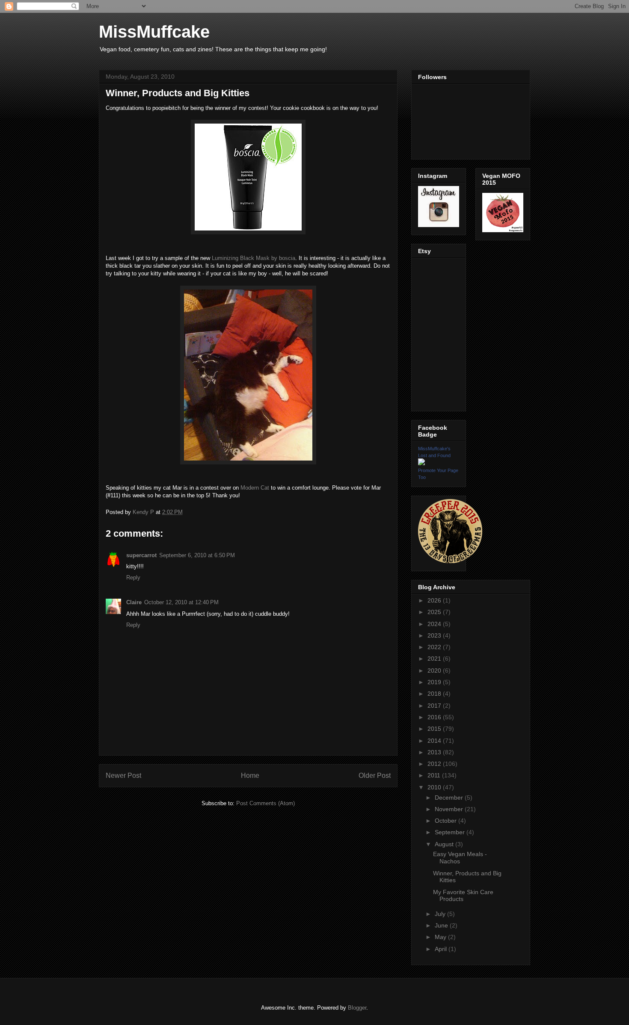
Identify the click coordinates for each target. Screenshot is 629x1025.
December (450, 797)
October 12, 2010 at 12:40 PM (181, 602)
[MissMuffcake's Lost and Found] (421, 463)
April (441, 948)
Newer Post (123, 775)
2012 (435, 763)
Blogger (357, 1007)
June (442, 925)
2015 (435, 728)
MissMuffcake (154, 31)
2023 (435, 635)
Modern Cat (254, 487)
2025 (435, 612)
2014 (435, 740)
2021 (435, 658)
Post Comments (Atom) (265, 803)
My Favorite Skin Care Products (463, 896)
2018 (435, 693)
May (441, 936)
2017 (435, 705)
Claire (134, 602)
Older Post (375, 775)
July (441, 913)
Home (250, 775)
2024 (435, 623)
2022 (435, 647)
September (450, 832)
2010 (435, 787)
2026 (435, 600)
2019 (435, 682)
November (450, 809)
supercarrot (141, 555)
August (445, 844)
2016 (435, 717)
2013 (435, 752)
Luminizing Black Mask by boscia (253, 258)
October (446, 820)
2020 (435, 670)
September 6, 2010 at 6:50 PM (197, 555)
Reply (133, 577)
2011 (434, 775)
